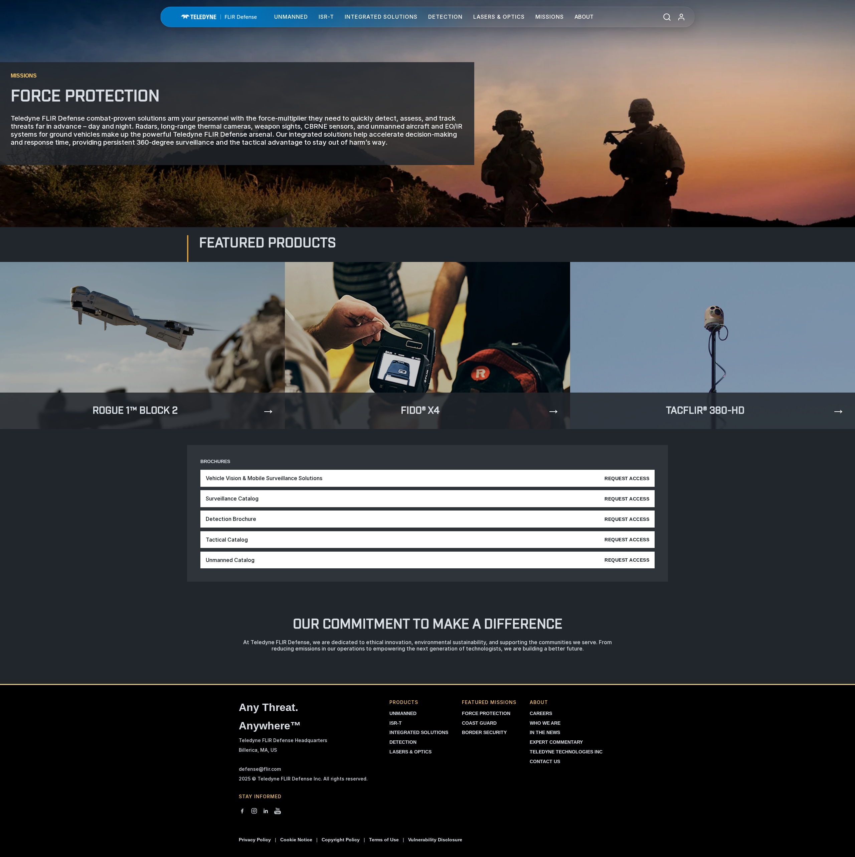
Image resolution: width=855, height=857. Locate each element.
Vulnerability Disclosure (435, 839)
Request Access (627, 478)
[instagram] (254, 812)
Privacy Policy (255, 839)
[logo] (219, 17)
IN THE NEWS (545, 732)
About (583, 16)
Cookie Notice (296, 839)
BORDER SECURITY (484, 732)
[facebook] (242, 812)
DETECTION (402, 742)
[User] (681, 16)
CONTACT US (545, 761)
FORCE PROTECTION (486, 713)
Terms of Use (384, 839)
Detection (445, 16)
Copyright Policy (341, 839)
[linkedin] (266, 811)
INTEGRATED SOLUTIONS (418, 732)
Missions (549, 16)
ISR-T (326, 16)
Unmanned (291, 16)
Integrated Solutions (381, 16)
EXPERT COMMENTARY (556, 742)
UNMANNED (402, 713)
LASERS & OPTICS (410, 751)
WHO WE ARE (545, 723)
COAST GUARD (479, 723)
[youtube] (277, 812)
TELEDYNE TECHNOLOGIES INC (566, 751)
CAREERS (541, 713)
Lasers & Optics (499, 16)
